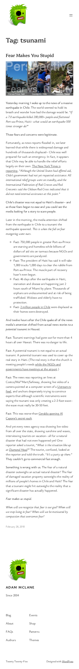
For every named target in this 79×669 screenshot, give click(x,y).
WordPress (67, 661)
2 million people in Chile (35, 307)
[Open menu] (71, 15)
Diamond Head (18, 449)
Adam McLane (20, 587)
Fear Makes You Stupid (30, 55)
